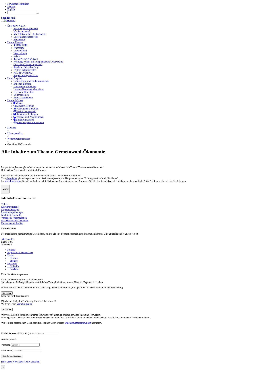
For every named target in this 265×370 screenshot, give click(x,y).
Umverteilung (20, 50)
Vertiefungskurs (12, 181)
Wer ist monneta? (21, 31)
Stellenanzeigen (21, 94)
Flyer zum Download (23, 92)
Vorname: (6, 344)
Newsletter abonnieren (18, 3)
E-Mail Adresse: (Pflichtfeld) (15, 333)
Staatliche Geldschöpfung (25, 67)
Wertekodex (19, 39)
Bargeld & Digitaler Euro (25, 75)
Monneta (11, 127)
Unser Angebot (14, 78)
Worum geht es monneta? (25, 28)
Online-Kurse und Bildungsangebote (31, 81)
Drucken (13, 258)
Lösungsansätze (15, 133)
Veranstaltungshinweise (24, 86)
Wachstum (18, 48)
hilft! (8, 17)
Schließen (6, 293)
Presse (10, 255)
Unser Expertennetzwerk (25, 36)
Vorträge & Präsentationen (14, 217)
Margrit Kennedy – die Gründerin (29, 34)
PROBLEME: (20, 45)
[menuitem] (11, 6)
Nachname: (6, 350)
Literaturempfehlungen (12, 212)
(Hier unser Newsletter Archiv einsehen (20, 361)
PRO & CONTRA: (23, 72)
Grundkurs (11, 178)
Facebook (12, 263)
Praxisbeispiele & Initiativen (14, 220)
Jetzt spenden (7, 239)
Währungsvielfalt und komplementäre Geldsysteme (38, 61)
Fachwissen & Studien (12, 223)
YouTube (14, 269)
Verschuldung (20, 53)
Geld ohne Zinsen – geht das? (27, 64)
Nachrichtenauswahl (11, 215)
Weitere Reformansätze (24, 70)
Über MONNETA (16, 25)
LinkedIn (14, 266)
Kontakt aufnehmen (23, 97)
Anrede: (5, 339)
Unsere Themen (15, 42)
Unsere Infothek (15, 100)
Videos (4, 204)
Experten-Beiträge (22, 83)
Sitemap (13, 260)
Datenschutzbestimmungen (78, 322)
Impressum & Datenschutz (20, 252)
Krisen (16, 56)
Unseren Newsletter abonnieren (28, 89)
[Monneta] (9, 20)
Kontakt (11, 249)
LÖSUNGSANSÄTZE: (25, 59)
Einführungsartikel (10, 206)
